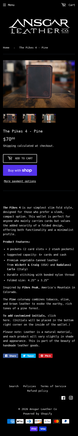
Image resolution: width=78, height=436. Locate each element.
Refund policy (37, 390)
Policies (29, 386)
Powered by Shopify (37, 413)
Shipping (9, 145)
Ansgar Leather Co (43, 409)
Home (6, 47)
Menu (11, 5)
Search (14, 386)
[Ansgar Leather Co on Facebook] (63, 398)
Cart (71, 5)
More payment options (20, 181)
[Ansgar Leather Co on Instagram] (71, 398)
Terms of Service (53, 386)
